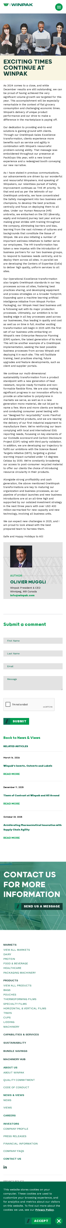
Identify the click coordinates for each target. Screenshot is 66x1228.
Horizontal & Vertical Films (24, 1008)
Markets (10, 944)
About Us (10, 1067)
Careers (9, 1115)
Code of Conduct (16, 1087)
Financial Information (20, 1143)
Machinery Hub (14, 1059)
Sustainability (14, 1042)
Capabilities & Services (21, 1034)
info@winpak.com (22, 595)
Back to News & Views (21, 738)
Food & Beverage (15, 963)
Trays (7, 1012)
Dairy (7, 954)
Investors (11, 1123)
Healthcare (12, 968)
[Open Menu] (59, 7)
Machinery (11, 1026)
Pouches (9, 994)
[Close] (59, 1221)
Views (7, 1107)
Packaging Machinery (19, 972)
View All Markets (16, 949)
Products (10, 980)
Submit (20, 721)
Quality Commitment (19, 1080)
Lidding (8, 1022)
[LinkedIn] (5, 1167)
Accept (41, 1221)
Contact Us (12, 1158)
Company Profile (15, 1128)
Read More (11, 774)
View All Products (17, 985)
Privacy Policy (44, 1209)
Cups (7, 1017)
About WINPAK (13, 1072)
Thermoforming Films (19, 999)
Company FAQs (13, 1151)
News (7, 1100)
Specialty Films (15, 1003)
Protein (9, 958)
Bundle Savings (15, 1051)
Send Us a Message (42, 906)
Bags (6, 990)
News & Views (13, 1095)
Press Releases (14, 1136)
